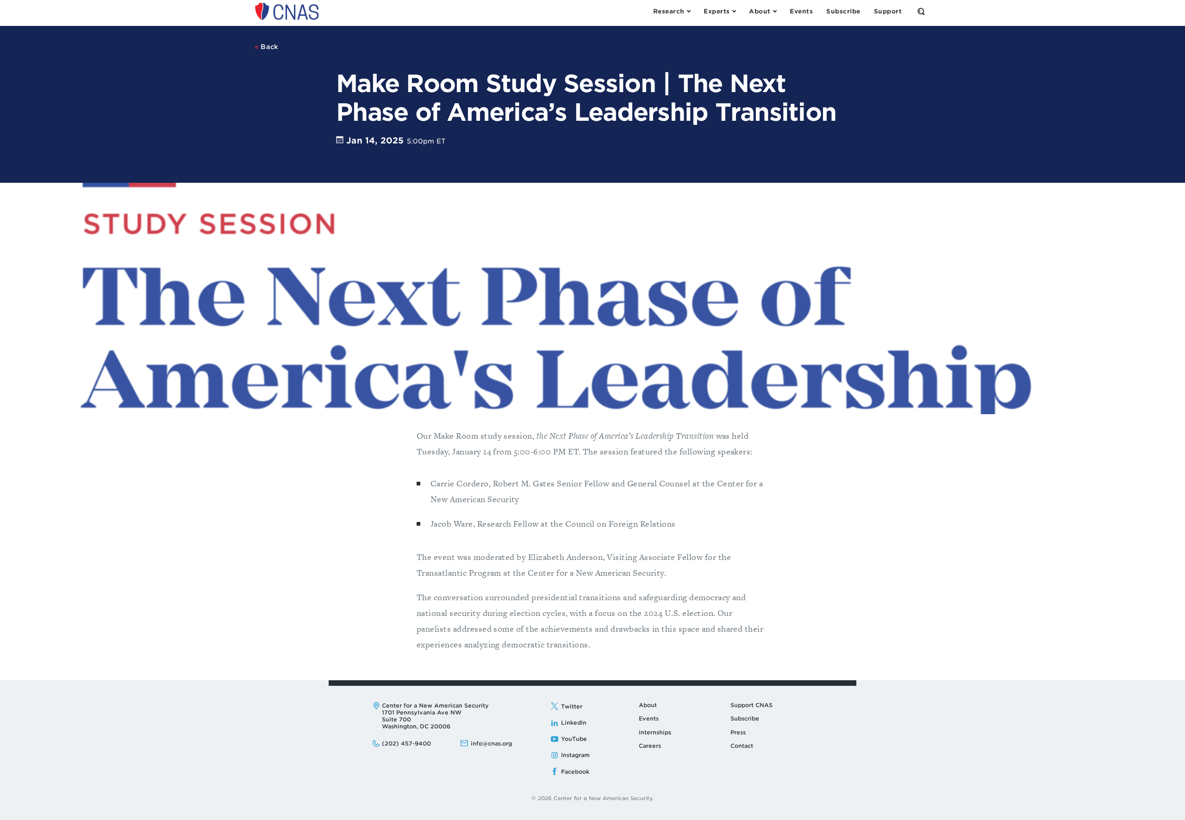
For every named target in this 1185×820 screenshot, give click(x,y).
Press (738, 732)
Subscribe (744, 718)
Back (269, 46)
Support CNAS (751, 705)
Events (649, 718)
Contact (741, 745)
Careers (650, 745)
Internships (655, 732)
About (648, 705)
